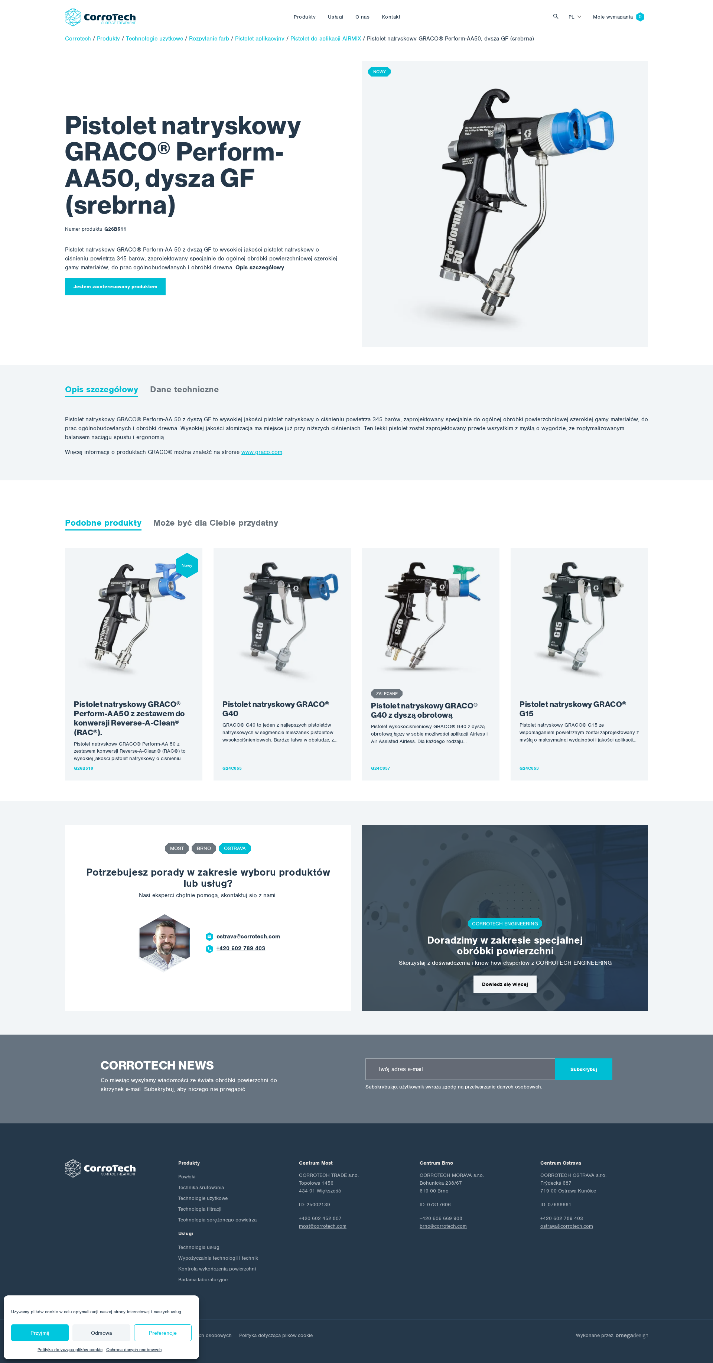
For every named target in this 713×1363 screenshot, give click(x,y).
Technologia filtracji (199, 1209)
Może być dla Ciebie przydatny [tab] (215, 522)
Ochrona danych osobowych (134, 1350)
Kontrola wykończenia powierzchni (217, 1269)
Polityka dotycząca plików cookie (70, 1350)
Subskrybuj (583, 1069)
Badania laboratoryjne (203, 1279)
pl (572, 17)
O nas (362, 17)
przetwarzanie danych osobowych (503, 1087)
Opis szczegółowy (259, 267)
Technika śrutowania (201, 1187)
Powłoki (186, 1177)
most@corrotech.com (322, 1226)
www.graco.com (261, 452)
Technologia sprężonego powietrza (217, 1220)
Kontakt (391, 17)
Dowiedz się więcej (505, 984)
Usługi (336, 17)
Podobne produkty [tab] (103, 522)
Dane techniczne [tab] (184, 389)
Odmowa (101, 1333)
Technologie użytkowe (203, 1198)
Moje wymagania (613, 17)
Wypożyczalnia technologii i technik (218, 1258)
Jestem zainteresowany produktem (115, 286)
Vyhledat (558, 17)
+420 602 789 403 (240, 948)
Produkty (305, 17)
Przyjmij (39, 1333)
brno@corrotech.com (443, 1226)
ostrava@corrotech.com (248, 936)
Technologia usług (198, 1247)
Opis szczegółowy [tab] (101, 389)
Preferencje (163, 1333)
